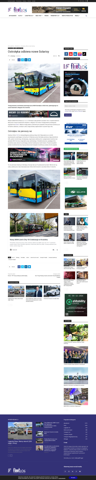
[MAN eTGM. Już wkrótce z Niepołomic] (76, 396)
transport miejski (43, 257)
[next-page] (11, 305)
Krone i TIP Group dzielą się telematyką (17, 275)
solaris (27, 257)
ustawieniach (62, 478)
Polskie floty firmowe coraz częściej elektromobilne (81, 162)
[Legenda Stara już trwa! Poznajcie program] (82, 262)
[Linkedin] (83, 1)
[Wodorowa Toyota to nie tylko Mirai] (52, 291)
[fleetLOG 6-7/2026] (76, 79)
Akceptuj (73, 477)
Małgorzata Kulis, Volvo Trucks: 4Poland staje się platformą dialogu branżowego (82, 228)
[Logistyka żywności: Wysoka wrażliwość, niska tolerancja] (76, 332)
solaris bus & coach (35, 257)
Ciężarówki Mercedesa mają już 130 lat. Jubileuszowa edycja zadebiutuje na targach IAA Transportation (69, 283)
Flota (14, 48)
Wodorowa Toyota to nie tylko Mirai (51, 298)
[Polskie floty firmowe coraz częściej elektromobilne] (82, 156)
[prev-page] (9, 305)
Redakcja (13, 55)
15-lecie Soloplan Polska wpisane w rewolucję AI (74, 364)
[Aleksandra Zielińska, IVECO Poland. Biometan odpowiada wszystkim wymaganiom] (82, 237)
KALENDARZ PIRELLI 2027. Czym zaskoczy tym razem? (82, 282)
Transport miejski (20, 48)
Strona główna (11, 46)
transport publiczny (53, 257)
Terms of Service (78, 111)
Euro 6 (13, 257)
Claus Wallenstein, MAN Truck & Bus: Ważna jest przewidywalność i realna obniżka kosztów (34, 300)
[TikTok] (85, 1)
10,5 (17, 135)
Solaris (17, 124)
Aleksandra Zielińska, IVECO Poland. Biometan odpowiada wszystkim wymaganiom (82, 244)
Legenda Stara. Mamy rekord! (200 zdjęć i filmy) (69, 268)
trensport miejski (12, 259)
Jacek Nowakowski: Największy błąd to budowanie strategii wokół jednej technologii (69, 228)
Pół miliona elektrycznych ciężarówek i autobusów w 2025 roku (82, 178)
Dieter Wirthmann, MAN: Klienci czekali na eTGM (69, 243)
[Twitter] (22, 59)
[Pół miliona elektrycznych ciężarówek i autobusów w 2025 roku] (82, 172)
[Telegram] (29, 59)
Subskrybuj (68, 115)
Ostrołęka (23, 257)
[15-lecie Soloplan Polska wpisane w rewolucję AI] (76, 354)
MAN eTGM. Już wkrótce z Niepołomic (72, 406)
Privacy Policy (68, 111)
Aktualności (17, 46)
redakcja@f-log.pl (79, 458)
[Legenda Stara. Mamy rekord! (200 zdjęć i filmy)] (16, 291)
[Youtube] (87, 1)
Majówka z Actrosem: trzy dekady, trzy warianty (74, 385)
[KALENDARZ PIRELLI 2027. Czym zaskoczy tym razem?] (82, 275)
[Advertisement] (48, 28)
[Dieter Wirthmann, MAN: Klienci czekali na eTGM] (69, 237)
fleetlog (17, 257)
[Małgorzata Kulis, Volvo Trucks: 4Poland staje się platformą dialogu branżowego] (82, 221)
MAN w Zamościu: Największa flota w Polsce (69, 177)
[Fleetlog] (20, 10)
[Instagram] (81, 1)
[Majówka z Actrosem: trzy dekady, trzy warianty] (76, 375)
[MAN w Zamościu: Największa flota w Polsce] (69, 172)
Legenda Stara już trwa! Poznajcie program (82, 268)
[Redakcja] (9, 56)
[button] (86, 15)
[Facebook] (79, 1)
